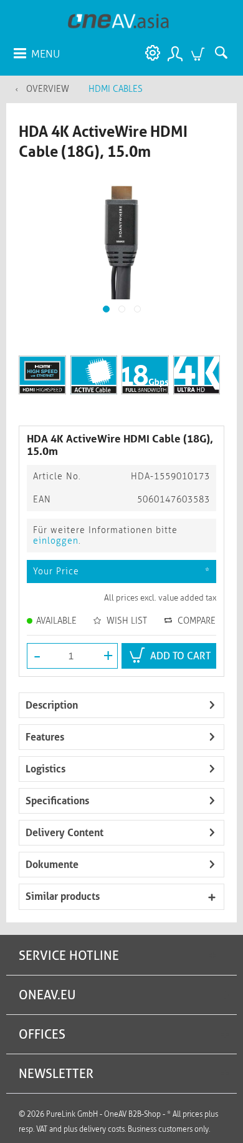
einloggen (56, 541)
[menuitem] (36, 53)
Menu (45, 53)
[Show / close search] (224, 53)
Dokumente (52, 865)
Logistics (45, 769)
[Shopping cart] (199, 53)
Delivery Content (64, 833)
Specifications (57, 801)
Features (45, 737)
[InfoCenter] (149, 53)
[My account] (174, 53)
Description (52, 705)
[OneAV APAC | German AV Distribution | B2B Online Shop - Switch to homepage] (118, 20)
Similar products (63, 896)
